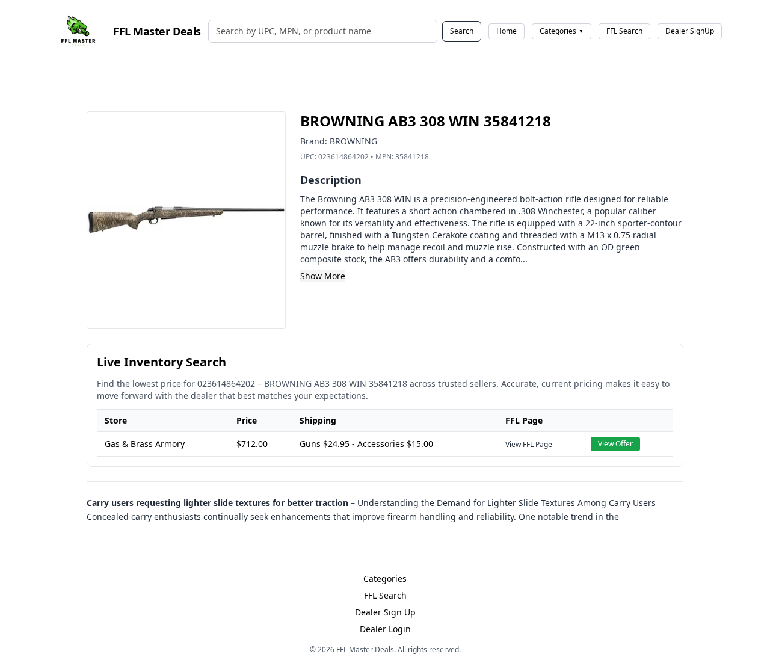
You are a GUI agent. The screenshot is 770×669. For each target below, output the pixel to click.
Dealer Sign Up (385, 612)
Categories (562, 31)
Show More (322, 276)
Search (461, 31)
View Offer (615, 444)
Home (506, 31)
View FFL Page (528, 444)
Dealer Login (385, 629)
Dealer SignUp (689, 31)
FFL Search (624, 31)
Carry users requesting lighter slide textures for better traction (217, 502)
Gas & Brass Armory (145, 443)
